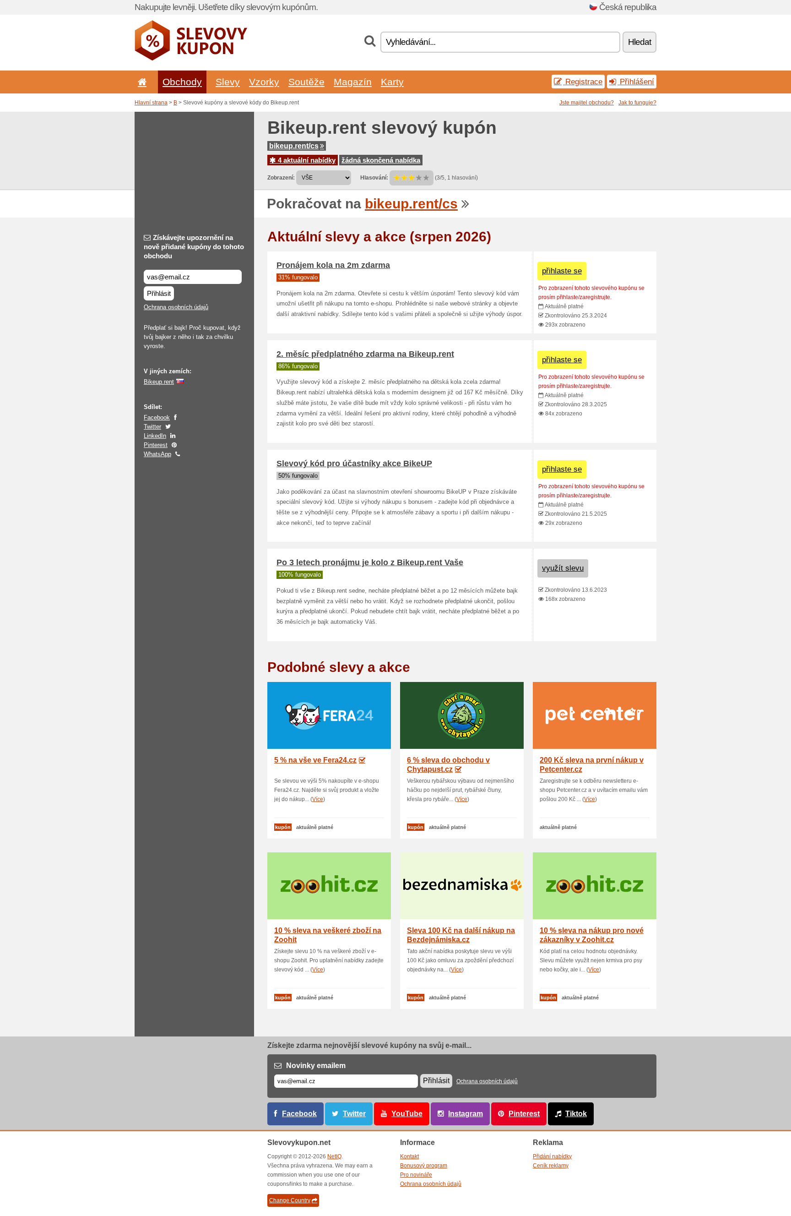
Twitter (152, 426)
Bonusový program (423, 1165)
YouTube (407, 1114)
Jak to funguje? (637, 102)
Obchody (182, 81)
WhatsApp (157, 454)
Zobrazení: (281, 177)
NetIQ (334, 1156)
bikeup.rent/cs (294, 146)
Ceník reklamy (551, 1165)
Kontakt (409, 1156)
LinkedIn (155, 435)
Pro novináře (416, 1175)
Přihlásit (159, 293)
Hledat (639, 42)
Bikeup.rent (159, 381)
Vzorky (264, 81)
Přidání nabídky (552, 1156)
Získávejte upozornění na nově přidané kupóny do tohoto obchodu (194, 247)
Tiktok (576, 1114)
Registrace (582, 81)
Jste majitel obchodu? (586, 102)
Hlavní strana (151, 102)
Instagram (465, 1114)
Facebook (157, 417)
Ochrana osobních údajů (176, 307)
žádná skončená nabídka (380, 160)
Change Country (289, 1200)
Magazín (353, 81)
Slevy (228, 81)
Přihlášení (636, 81)
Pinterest (156, 445)
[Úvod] (140, 81)
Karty (392, 81)
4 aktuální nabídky (306, 160)
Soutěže (306, 81)
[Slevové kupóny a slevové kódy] (191, 58)
